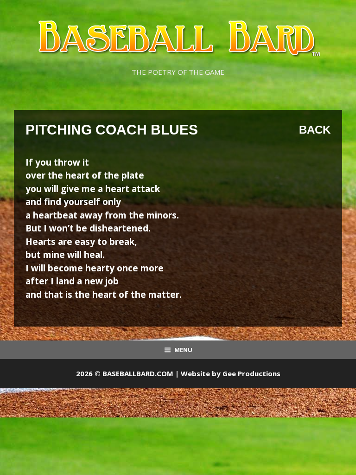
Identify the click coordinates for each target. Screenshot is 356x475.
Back (315, 129)
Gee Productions (251, 373)
